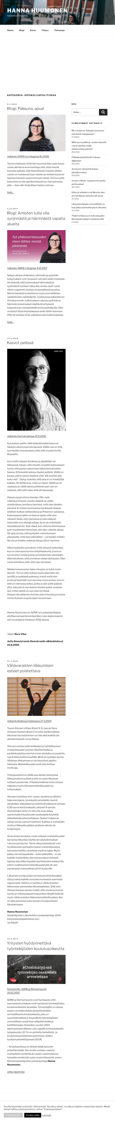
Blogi (21, 30)
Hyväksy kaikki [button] (32, 1115)
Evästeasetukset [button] (13, 1115)
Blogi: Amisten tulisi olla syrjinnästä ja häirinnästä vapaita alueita (36, 218)
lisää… (10, 192)
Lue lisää (46, 1115)
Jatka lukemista (16, 1071)
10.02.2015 (13, 992)
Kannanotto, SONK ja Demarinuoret (26, 989)
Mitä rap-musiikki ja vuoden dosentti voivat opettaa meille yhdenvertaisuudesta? (89, 145)
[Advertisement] (57, 58)
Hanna (10, 30)
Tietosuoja (59, 30)
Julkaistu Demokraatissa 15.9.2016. (26, 436)
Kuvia (33, 30)
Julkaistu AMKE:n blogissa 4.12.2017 (27, 268)
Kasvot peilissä (20, 342)
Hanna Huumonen (37, 10)
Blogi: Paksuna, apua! (25, 108)
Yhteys (45, 30)
